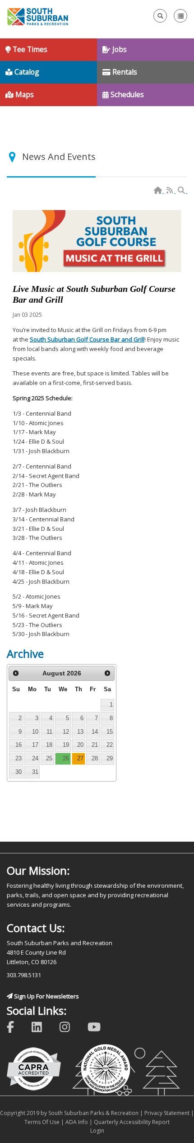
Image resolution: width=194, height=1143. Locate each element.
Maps (24, 94)
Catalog (26, 72)
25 (49, 758)
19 (66, 744)
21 (95, 744)
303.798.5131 (24, 975)
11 (49, 731)
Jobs (119, 49)
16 (18, 744)
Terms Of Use (42, 1122)
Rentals (124, 72)
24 (35, 758)
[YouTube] (100, 1026)
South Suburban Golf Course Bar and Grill (87, 339)
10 (35, 731)
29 (109, 758)
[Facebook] (16, 1026)
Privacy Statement (166, 1113)
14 (95, 731)
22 (109, 744)
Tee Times (29, 49)
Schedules (126, 94)
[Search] (182, 191)
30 (18, 771)
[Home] (158, 191)
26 (66, 758)
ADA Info (76, 1122)
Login (97, 1130)
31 (35, 771)
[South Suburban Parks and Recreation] (38, 16)
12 (66, 731)
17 (35, 744)
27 (80, 758)
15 (109, 731)
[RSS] (170, 191)
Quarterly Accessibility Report (132, 1122)
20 (80, 744)
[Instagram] (71, 1026)
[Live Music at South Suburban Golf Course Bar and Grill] (97, 241)
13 (80, 731)
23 (18, 758)
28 (95, 758)
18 (49, 744)
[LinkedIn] (43, 1026)
